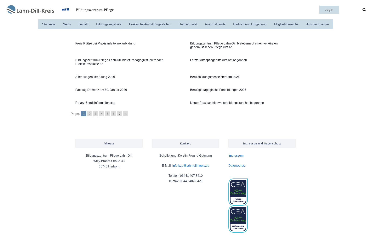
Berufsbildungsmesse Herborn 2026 (215, 77)
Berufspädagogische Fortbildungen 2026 (218, 89)
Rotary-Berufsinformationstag (95, 102)
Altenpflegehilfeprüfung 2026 (95, 77)
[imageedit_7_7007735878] (30, 9)
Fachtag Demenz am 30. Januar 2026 (101, 89)
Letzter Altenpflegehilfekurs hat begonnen (218, 60)
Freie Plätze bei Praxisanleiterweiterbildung (105, 43)
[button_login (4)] (329, 9)
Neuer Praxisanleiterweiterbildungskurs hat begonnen (227, 102)
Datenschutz (237, 165)
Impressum (235, 155)
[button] (364, 9)
